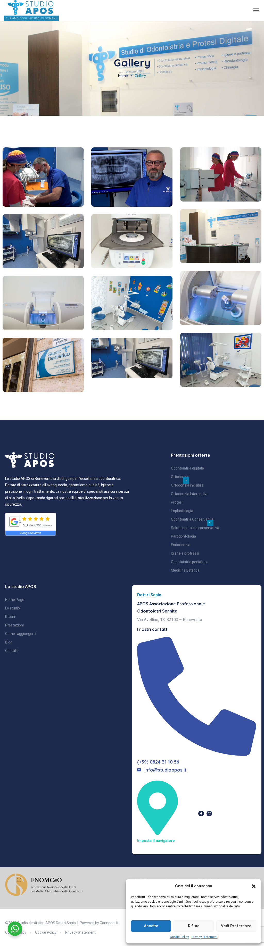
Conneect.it (109, 923)
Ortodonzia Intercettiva (190, 494)
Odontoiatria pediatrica (189, 562)
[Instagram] (209, 813)
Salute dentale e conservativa (195, 528)
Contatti (11, 651)
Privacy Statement (205, 937)
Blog (8, 642)
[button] (253, 886)
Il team (10, 617)
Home (123, 76)
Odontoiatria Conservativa (192, 519)
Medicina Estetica (185, 570)
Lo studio (12, 608)
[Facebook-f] (201, 813)
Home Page (14, 600)
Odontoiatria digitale (187, 468)
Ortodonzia (180, 477)
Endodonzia (180, 545)
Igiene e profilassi (185, 553)
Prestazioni (14, 625)
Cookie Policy (179, 937)
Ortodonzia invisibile (187, 485)
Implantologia (182, 511)
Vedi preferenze (236, 926)
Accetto (151, 926)
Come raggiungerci (20, 634)
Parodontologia (183, 536)
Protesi (177, 502)
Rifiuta (194, 926)
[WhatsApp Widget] (15, 929)
